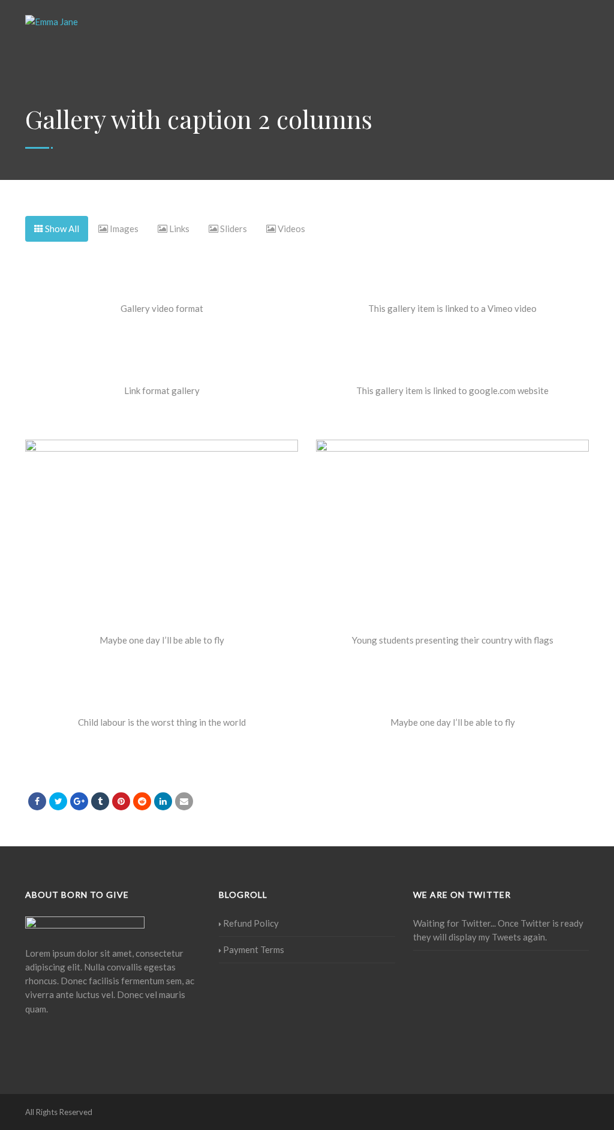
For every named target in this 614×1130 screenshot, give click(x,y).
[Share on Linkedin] (142, 801)
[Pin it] (121, 801)
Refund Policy (251, 923)
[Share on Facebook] (37, 801)
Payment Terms (253, 949)
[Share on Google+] (79, 801)
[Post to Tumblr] (100, 801)
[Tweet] (58, 801)
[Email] (184, 801)
